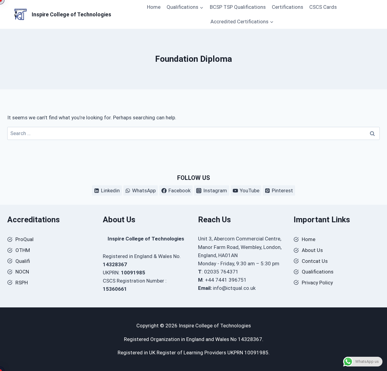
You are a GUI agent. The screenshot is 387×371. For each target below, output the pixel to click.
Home (154, 7)
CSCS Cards (323, 7)
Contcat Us (315, 261)
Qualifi (22, 261)
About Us (312, 250)
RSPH (21, 283)
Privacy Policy (317, 283)
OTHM (22, 250)
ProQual (24, 239)
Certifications (287, 7)
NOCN (22, 272)
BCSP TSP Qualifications (238, 7)
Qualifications (317, 272)
